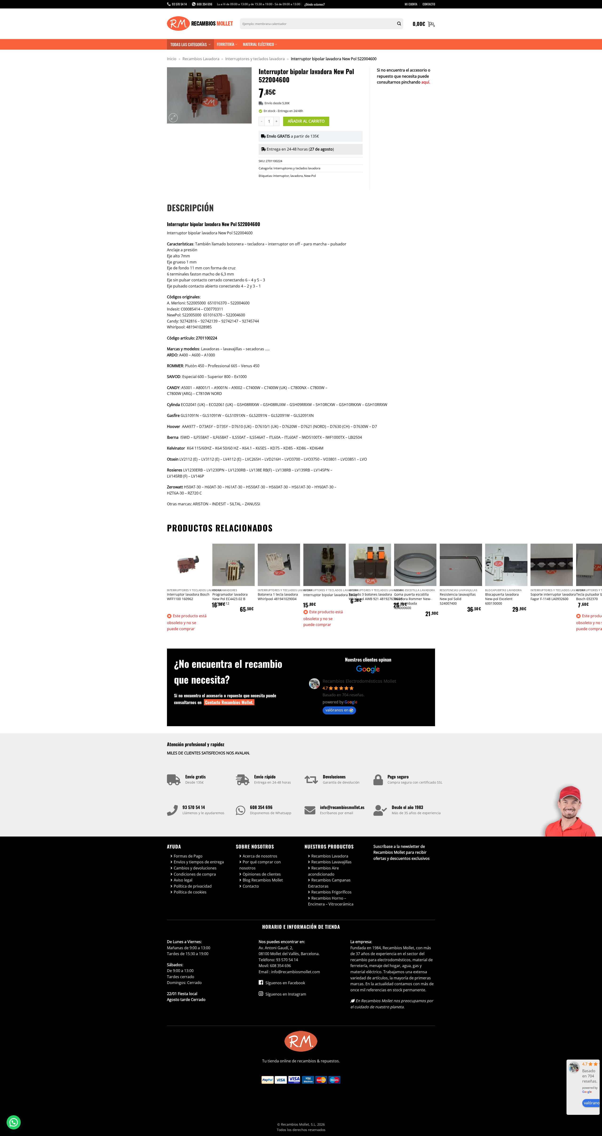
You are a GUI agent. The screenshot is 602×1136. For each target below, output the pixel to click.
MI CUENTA (411, 4)
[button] (424, 23)
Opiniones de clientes (262, 874)
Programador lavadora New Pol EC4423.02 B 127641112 (230, 598)
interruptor (281, 176)
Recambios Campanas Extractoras (329, 883)
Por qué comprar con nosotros (260, 865)
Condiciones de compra (195, 874)
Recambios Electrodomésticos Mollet (359, 681)
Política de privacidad (193, 886)
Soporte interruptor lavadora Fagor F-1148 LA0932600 (553, 596)
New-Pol (310, 176)
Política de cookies (190, 892)
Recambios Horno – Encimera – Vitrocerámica (330, 901)
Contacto (251, 886)
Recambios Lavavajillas (331, 862)
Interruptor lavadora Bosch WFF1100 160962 (188, 596)
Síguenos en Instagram (285, 994)
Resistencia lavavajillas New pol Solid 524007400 (458, 598)
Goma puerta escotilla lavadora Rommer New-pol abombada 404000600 (412, 601)
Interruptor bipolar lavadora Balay (330, 595)
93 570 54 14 (193, 807)
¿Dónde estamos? (314, 4)
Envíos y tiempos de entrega (199, 862)
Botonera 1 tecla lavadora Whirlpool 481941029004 (278, 596)
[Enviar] (399, 24)
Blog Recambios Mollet (263, 880)
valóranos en (337, 710)
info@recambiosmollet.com (295, 971)
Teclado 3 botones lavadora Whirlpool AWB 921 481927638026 (375, 596)
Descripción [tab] (190, 207)
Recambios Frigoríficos (331, 892)
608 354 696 (261, 807)
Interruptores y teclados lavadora (255, 58)
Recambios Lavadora (200, 58)
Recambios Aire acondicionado (323, 871)
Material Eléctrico (258, 44)
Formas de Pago (188, 856)
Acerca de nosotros (260, 856)
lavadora (296, 176)
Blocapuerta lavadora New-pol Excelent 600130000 (502, 598)
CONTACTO (429, 4)
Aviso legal (183, 880)
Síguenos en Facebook (285, 982)
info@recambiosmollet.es (342, 807)
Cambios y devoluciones (195, 868)
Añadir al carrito (306, 121)
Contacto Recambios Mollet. (229, 702)
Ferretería (225, 44)
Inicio (171, 58)
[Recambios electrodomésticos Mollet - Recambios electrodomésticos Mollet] (200, 24)
